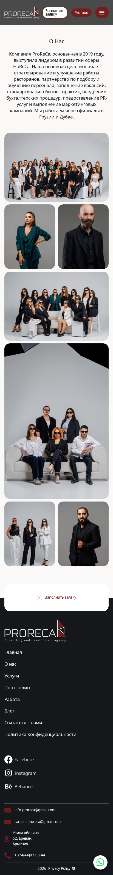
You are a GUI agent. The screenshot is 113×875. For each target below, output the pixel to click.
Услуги (11, 676)
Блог (9, 711)
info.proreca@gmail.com (35, 809)
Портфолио (17, 687)
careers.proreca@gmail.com (38, 821)
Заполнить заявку (55, 12)
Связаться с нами (23, 722)
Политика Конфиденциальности (40, 734)
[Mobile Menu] (101, 12)
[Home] (35, 631)
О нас (10, 664)
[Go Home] (21, 12)
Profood (81, 12)
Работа (12, 699)
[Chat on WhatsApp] (100, 862)
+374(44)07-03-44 (30, 855)
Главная (13, 652)
